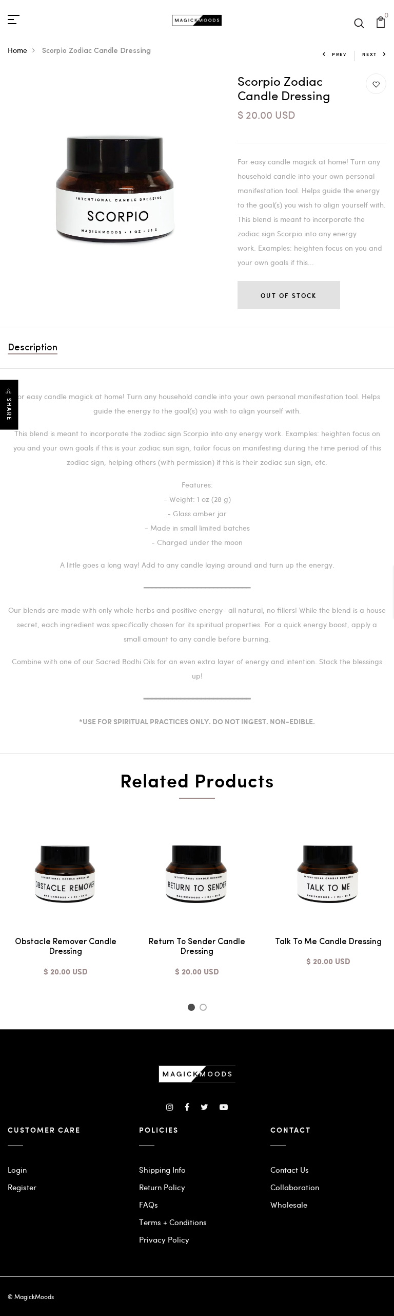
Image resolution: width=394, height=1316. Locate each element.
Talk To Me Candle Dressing (328, 942)
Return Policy (162, 1187)
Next (369, 54)
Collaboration (294, 1187)
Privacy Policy (164, 1239)
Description (32, 348)
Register (22, 1187)
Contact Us (289, 1169)
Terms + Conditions (173, 1222)
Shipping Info (162, 1169)
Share (9, 409)
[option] (65, 902)
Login (17, 1169)
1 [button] (192, 1009)
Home (17, 50)
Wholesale (288, 1204)
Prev (339, 54)
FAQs (148, 1204)
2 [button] (205, 1009)
